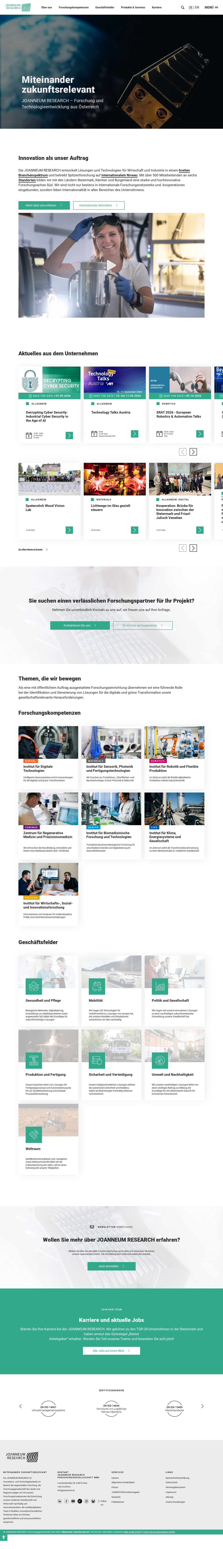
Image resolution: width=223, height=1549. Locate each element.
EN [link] (196, 7)
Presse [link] (115, 1487)
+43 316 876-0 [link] (64, 1487)
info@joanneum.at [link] (65, 1490)
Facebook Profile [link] (66, 1501)
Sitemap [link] (169, 1497)
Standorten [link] (27, 180)
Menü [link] (209, 7)
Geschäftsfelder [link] (104, 7)
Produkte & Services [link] (133, 7)
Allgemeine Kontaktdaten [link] (123, 1482)
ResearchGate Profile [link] (80, 1501)
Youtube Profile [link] (73, 1501)
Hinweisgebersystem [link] (175, 1487)
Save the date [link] (43, 395)
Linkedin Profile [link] (59, 1501)
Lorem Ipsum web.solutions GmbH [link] (159, 1532)
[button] (111, 265)
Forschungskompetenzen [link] (74, 7)
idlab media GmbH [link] (132, 1532)
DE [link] (191, 7)
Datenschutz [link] (171, 1482)
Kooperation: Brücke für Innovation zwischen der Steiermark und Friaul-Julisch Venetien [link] (175, 512)
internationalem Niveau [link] (119, 175)
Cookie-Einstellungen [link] (175, 1502)
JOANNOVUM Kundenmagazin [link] (126, 1492)
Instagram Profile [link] (86, 1501)
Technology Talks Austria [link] (110, 412)
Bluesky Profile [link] (93, 1501)
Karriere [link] (157, 7)
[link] (3, 1537)
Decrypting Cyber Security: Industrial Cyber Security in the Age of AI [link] (47, 416)
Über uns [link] (46, 7)
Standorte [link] (116, 1497)
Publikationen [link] (118, 1502)
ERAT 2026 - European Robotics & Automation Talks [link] (179, 414)
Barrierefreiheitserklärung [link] (177, 1478)
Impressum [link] (171, 1492)
